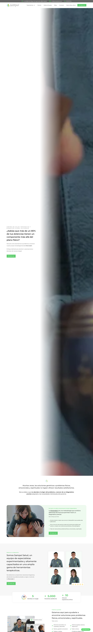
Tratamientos (30, 5)
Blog (55, 5)
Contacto (61, 5)
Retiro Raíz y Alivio (71, 5)
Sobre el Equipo (48, 5)
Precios (39, 5)
